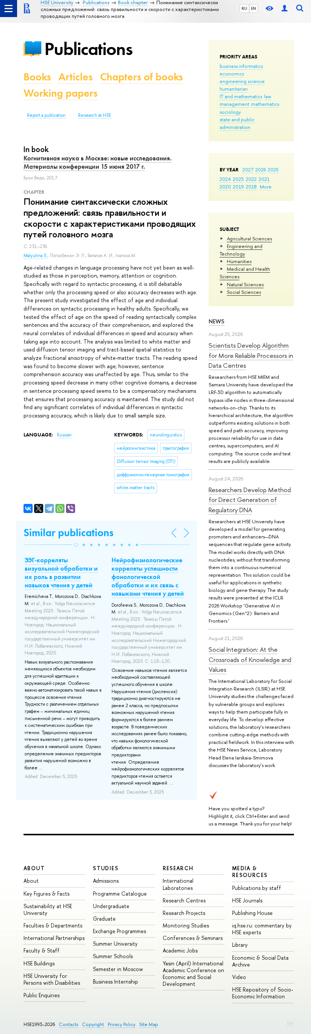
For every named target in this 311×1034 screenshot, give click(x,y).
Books (37, 76)
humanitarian (234, 88)
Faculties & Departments (53, 925)
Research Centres (184, 900)
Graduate (104, 918)
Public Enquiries (42, 995)
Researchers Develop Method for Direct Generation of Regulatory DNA (250, 499)
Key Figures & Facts (46, 893)
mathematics (265, 103)
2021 (264, 179)
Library (240, 944)
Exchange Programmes (119, 931)
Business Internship (115, 981)
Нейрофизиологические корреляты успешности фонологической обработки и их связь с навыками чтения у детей (148, 577)
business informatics (241, 66)
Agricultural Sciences (249, 238)
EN (253, 8)
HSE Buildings (39, 963)
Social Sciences (244, 292)
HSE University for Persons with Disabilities (52, 979)
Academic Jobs (180, 950)
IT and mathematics (241, 96)
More (266, 186)
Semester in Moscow (118, 969)
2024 (225, 179)
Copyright (93, 1024)
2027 (247, 169)
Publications (88, 48)
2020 (225, 186)
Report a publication (46, 115)
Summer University (115, 943)
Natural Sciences (245, 284)
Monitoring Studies (186, 925)
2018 (251, 186)
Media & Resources (250, 872)
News (217, 321)
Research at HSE (94, 115)
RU (244, 8)
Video (239, 977)
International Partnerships (54, 937)
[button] (76, 545)
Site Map (148, 1024)
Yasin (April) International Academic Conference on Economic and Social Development (193, 974)
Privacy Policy (121, 1024)
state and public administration (237, 123)
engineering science (242, 81)
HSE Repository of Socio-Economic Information (262, 993)
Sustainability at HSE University (48, 909)
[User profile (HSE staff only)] (284, 8)
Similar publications (68, 532)
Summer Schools (113, 956)
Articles (75, 76)
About (34, 868)
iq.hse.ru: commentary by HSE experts (262, 929)
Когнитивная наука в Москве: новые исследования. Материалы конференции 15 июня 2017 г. (97, 162)
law (267, 96)
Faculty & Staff (42, 950)
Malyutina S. (35, 256)
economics (232, 73)
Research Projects (184, 912)
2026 (260, 169)
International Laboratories (178, 884)
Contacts (68, 1024)
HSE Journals (247, 900)
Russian (64, 435)
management (234, 103)
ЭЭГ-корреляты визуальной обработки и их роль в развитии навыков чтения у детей (61, 572)
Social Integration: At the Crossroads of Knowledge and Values (250, 659)
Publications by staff (256, 887)
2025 (273, 169)
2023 (238, 179)
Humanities (239, 261)
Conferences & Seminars (193, 937)
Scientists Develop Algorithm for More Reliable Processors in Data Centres (251, 355)
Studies (105, 868)
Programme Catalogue (120, 893)
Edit (290, 1023)
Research (178, 868)
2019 (238, 186)
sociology (230, 111)
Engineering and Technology (241, 250)
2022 (251, 179)
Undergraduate (111, 906)
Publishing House (252, 912)
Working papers (60, 93)
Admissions (106, 880)
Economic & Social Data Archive (260, 961)
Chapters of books (141, 76)
